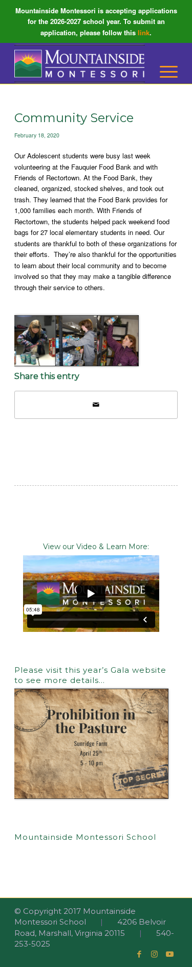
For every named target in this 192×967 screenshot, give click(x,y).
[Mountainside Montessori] (79, 63)
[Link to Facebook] (139, 954)
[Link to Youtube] (170, 954)
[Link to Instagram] (154, 954)
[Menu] (164, 72)
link (144, 32)
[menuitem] (164, 72)
